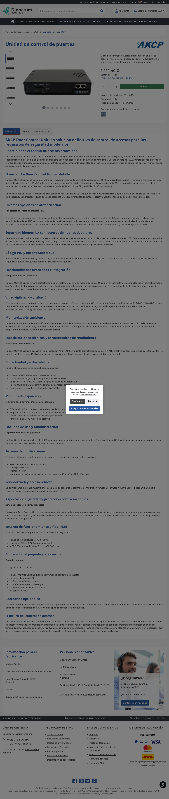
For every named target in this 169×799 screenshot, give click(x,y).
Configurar (77, 401)
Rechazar (93, 401)
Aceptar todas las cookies (84, 408)
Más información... (88, 395)
